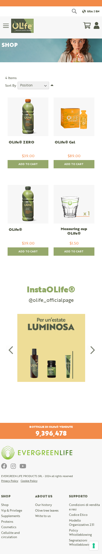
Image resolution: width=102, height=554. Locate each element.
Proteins (7, 521)
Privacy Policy (9, 481)
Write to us (43, 516)
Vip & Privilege (11, 510)
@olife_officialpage (51, 300)
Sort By (10, 85)
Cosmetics (8, 527)
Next (89, 347)
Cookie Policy (29, 481)
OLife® (15, 229)
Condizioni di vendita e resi (84, 507)
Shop (5, 504)
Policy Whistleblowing (80, 532)
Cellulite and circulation (10, 535)
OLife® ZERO (21, 142)
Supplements (10, 516)
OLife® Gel (65, 142)
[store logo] (22, 26)
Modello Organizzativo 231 (81, 522)
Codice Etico (78, 514)
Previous (8, 347)
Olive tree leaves (47, 510)
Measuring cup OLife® (74, 231)
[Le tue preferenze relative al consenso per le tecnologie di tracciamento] (93, 545)
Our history (43, 504)
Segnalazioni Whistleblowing (80, 542)
